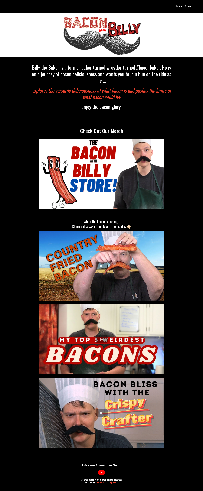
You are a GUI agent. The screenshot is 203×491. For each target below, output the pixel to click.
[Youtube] (101, 472)
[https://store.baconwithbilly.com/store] (101, 174)
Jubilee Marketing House (106, 482)
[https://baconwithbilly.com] (101, 35)
